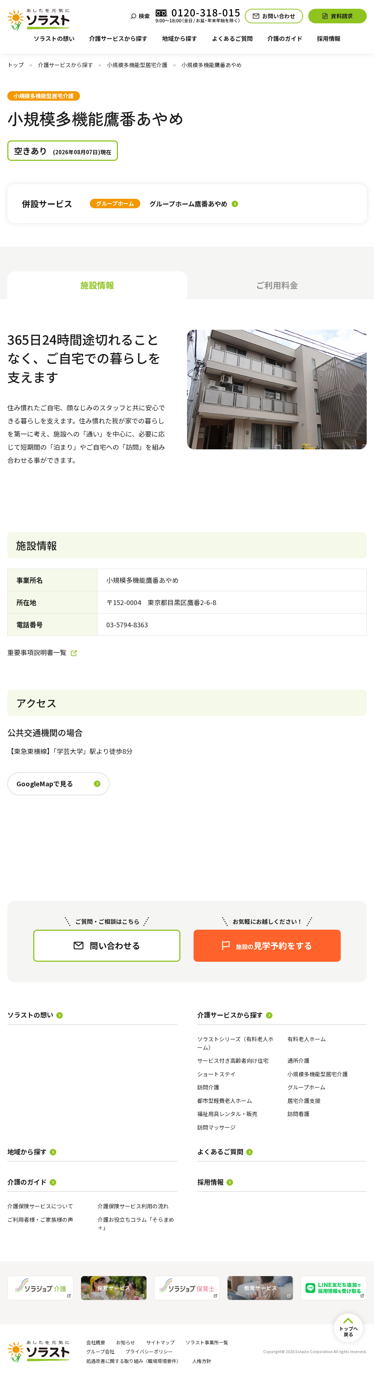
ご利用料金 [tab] (277, 285)
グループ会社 (100, 1351)
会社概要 (95, 1342)
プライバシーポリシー (149, 1351)
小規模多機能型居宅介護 (137, 65)
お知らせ (125, 1342)
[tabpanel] (187, 597)
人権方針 (201, 1360)
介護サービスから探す (65, 65)
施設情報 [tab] (97, 285)
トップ (15, 65)
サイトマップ (160, 1342)
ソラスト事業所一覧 (207, 1342)
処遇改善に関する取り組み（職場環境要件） (133, 1360)
